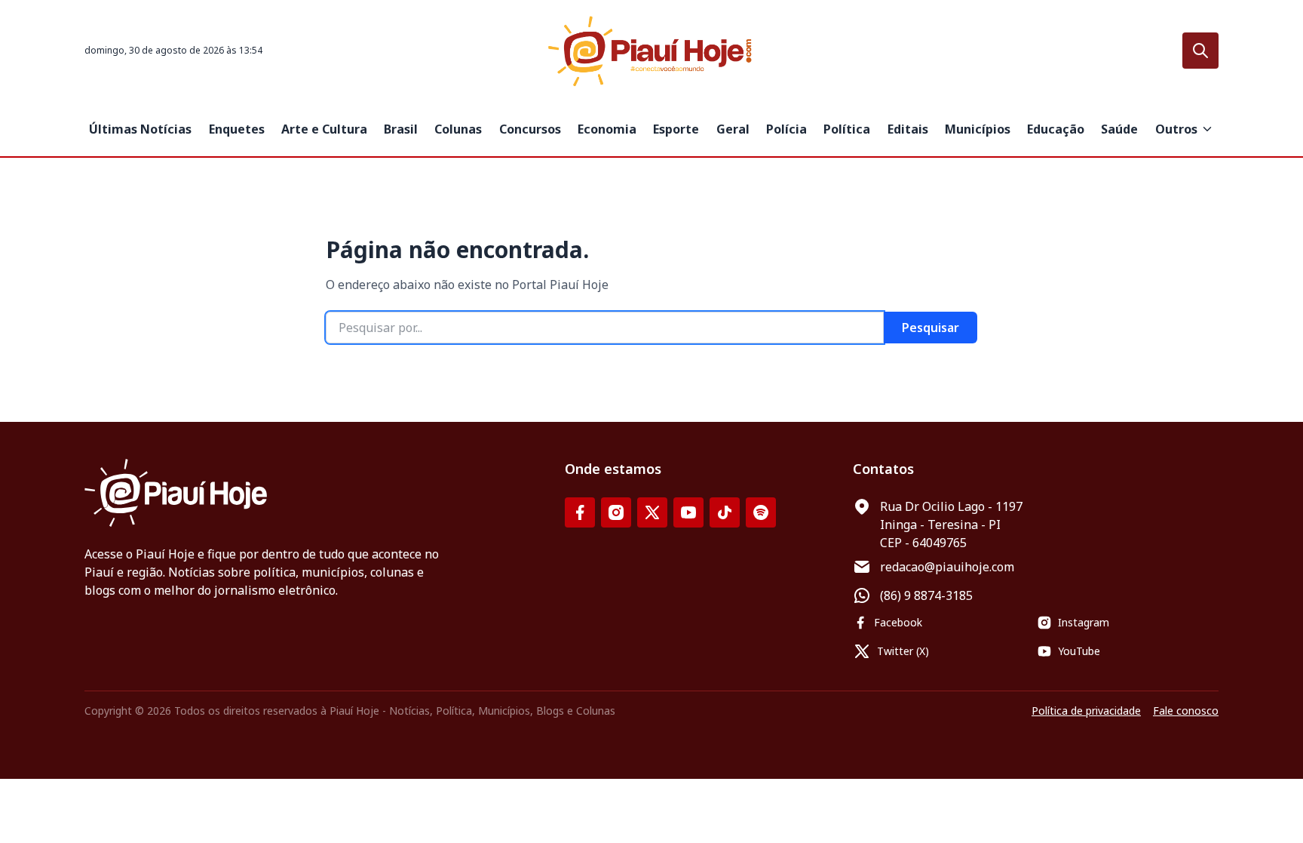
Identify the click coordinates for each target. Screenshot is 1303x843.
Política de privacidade (1086, 710)
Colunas (458, 129)
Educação (1055, 129)
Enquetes (237, 129)
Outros (1176, 129)
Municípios (977, 129)
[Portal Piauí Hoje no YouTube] (688, 512)
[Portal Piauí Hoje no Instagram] (616, 512)
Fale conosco (1186, 710)
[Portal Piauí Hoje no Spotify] (761, 512)
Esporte (676, 129)
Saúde (1119, 129)
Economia (607, 129)
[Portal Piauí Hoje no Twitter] (652, 512)
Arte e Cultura (324, 129)
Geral (733, 129)
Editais (908, 129)
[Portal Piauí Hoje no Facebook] (580, 512)
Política (846, 129)
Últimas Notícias (140, 129)
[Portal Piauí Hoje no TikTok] (725, 512)
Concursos (530, 129)
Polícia (786, 129)
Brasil (401, 129)
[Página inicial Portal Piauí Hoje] (651, 51)
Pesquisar (930, 327)
